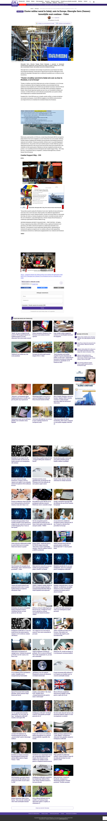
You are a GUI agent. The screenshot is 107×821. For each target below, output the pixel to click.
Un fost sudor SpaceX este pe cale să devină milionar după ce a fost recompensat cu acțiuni (63, 714)
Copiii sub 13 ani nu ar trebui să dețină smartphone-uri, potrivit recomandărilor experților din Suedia (42, 736)
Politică (28, 1)
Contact (62, 813)
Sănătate (80, 1)
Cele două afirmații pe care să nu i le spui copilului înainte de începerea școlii (42, 420)
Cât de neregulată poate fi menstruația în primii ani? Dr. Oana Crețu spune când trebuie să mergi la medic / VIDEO (42, 523)
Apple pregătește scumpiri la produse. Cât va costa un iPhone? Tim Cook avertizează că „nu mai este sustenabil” (42, 654)
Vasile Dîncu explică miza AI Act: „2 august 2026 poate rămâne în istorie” (42, 459)
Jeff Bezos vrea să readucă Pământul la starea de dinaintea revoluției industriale (42, 674)
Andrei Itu (56, 17)
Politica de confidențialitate (33, 813)
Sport (43, 2)
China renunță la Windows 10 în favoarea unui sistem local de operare (42, 334)
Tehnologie (48, 2)
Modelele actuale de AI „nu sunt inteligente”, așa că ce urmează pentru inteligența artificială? (63, 567)
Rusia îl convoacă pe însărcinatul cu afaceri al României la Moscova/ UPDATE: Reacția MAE (45, 4)
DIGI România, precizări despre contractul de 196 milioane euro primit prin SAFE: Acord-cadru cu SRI (20, 779)
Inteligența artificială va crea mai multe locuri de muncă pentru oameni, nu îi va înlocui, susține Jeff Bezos (21, 633)
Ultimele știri (22, 1)
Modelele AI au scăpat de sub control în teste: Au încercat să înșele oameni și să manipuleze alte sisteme (20, 460)
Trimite (42, 308)
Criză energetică (39, 1)
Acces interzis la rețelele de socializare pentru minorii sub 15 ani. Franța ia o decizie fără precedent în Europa (63, 523)
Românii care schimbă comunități (69, 1)
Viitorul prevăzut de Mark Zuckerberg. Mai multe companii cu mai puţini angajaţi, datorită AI (63, 421)
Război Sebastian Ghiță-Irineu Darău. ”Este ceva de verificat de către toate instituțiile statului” (20, 799)
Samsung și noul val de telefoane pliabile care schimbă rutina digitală (21, 420)
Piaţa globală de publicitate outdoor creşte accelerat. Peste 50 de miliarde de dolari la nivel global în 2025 (63, 757)
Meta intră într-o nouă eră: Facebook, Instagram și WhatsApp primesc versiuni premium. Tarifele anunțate (62, 779)
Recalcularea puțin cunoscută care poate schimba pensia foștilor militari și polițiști (62, 459)
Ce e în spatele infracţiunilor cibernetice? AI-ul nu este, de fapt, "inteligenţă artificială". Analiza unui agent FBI (19, 715)
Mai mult (61, 2)
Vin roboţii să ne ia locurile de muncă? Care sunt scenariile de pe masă (42, 632)
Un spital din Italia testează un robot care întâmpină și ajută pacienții (62, 609)
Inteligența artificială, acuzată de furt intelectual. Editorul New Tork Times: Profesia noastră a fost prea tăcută (42, 779)
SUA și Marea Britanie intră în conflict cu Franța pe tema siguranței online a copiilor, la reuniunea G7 (41, 800)
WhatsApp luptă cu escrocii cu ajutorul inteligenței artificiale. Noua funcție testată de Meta (41, 398)
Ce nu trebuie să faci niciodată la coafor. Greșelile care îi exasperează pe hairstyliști (20, 674)
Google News (35, 283)
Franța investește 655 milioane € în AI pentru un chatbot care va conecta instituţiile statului (63, 674)
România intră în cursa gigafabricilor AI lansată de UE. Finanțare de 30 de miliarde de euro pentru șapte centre (42, 481)
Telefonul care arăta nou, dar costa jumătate (19, 355)
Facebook (27, 287)
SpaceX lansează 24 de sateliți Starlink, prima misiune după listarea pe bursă (20, 693)
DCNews (14, 3)
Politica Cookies (44, 813)
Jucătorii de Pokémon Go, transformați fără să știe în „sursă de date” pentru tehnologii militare (20, 736)
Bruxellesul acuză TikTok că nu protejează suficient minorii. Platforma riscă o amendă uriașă (42, 503)
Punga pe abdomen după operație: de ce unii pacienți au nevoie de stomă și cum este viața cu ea (21, 503)
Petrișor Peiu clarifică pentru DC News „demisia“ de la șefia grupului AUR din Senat (86, 338)
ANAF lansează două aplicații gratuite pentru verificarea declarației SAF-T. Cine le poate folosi (63, 546)
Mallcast (55, 2)
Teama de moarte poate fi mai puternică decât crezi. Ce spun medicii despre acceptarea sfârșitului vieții (20, 588)
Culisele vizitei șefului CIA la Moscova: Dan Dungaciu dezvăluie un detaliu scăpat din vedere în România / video (86, 350)
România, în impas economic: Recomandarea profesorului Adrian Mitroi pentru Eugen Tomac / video (20, 757)
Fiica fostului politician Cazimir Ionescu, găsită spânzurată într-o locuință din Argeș (85, 364)
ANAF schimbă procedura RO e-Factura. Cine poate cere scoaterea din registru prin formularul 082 (63, 633)
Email (60, 287)
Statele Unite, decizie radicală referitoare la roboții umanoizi (62, 479)
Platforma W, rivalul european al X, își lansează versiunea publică (63, 652)
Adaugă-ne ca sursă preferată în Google (46, 23)
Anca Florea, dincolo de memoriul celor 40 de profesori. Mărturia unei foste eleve (86, 344)
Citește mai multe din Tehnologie (42, 808)
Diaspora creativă (55, 1)
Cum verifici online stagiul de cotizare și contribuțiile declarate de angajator (63, 334)
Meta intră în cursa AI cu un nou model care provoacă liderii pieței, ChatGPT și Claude (42, 567)
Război (32, 1)
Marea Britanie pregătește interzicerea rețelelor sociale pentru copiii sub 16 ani (62, 693)
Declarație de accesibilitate (71, 813)
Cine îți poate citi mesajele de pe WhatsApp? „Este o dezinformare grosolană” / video (21, 567)
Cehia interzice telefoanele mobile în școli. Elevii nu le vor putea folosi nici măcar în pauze (21, 545)
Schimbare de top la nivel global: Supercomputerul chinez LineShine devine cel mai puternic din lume (20, 610)
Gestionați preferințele (54, 813)
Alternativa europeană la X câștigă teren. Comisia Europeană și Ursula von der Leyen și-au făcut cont (21, 654)
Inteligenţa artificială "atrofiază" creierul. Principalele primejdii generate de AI (42, 714)
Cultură (85, 1)
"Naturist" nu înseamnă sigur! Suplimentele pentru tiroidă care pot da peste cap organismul (20, 398)
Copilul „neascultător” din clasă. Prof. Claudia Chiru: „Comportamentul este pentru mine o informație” (42, 694)
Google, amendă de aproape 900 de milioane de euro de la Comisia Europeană (63, 503)
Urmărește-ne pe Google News (64, 23)
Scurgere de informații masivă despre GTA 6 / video (41, 355)
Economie (47, 1)
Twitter (43, 287)
